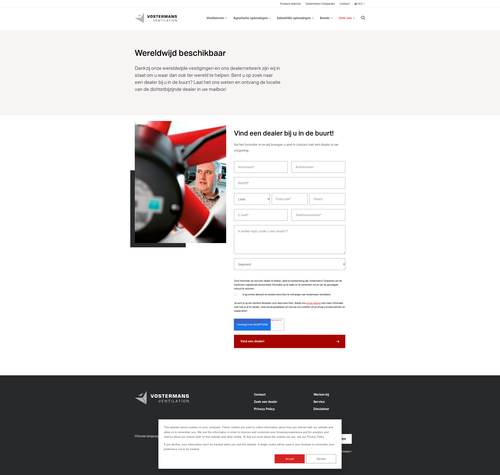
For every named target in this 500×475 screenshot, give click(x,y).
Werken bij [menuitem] (321, 394)
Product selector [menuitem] (290, 3)
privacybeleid (313, 303)
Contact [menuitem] (345, 3)
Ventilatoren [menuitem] (215, 18)
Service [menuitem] (319, 402)
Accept (290, 458)
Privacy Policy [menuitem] (264, 409)
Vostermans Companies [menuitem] (320, 3)
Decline (321, 458)
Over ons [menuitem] (345, 18)
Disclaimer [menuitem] (321, 409)
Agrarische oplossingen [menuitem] (250, 18)
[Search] (363, 18)
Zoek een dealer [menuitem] (265, 402)
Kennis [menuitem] (324, 18)
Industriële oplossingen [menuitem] (294, 18)
